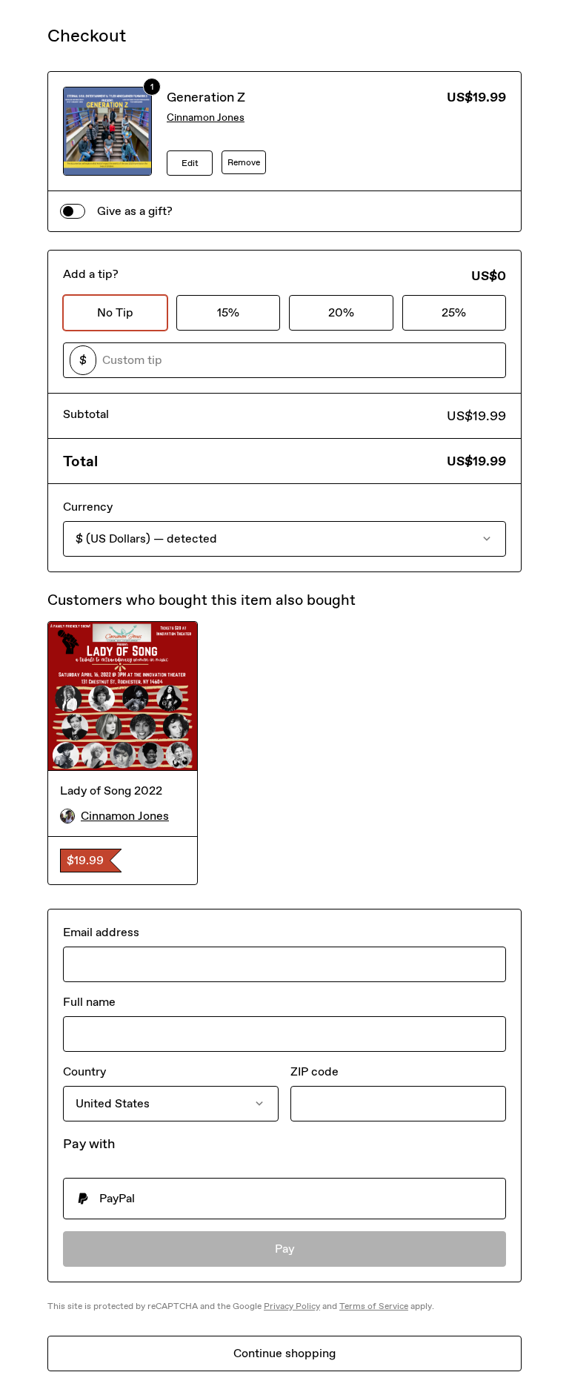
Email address (101, 932)
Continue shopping (284, 1353)
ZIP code (314, 1071)
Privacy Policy (292, 1306)
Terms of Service (373, 1306)
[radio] (284, 1198)
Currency (88, 507)
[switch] (72, 211)
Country (84, 1071)
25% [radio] (454, 312)
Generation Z (206, 97)
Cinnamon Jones (205, 117)
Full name (89, 1002)
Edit (190, 163)
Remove (243, 162)
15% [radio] (228, 312)
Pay (285, 1249)
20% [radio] (341, 312)
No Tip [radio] (115, 312)
